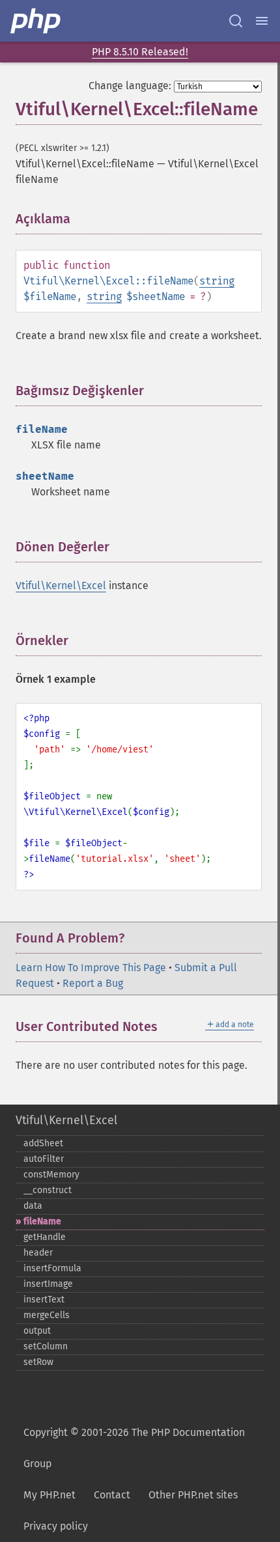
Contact (112, 1495)
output (37, 1330)
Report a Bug (93, 983)
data (32, 1205)
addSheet (43, 1143)
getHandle (44, 1237)
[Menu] (262, 21)
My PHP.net (49, 1495)
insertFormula (52, 1268)
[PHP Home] (36, 21)
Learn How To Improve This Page (91, 967)
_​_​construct (47, 1190)
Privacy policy (55, 1526)
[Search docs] (236, 21)
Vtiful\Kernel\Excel (61, 585)
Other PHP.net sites (193, 1495)
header (38, 1252)
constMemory (51, 1174)
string (216, 281)
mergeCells (46, 1315)
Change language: (130, 85)
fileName (42, 1221)
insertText (43, 1299)
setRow (38, 1362)
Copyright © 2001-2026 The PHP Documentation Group (134, 1448)
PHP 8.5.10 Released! (140, 52)
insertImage (48, 1283)
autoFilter (43, 1158)
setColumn (45, 1346)
